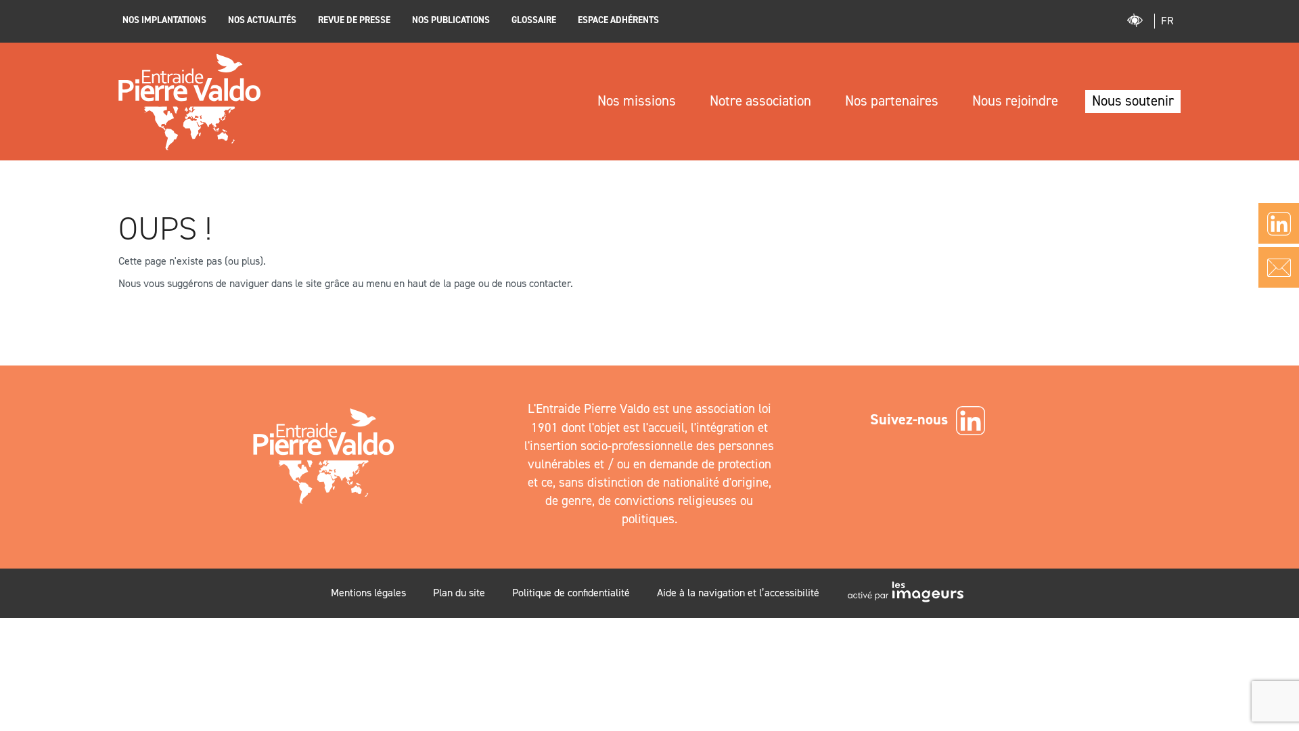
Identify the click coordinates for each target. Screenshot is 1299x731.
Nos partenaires (891, 100)
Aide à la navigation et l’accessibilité (738, 592)
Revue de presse (354, 20)
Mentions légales (368, 592)
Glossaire (533, 20)
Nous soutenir (1133, 100)
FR (1167, 21)
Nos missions (636, 100)
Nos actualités (262, 20)
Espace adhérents (618, 20)
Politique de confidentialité (571, 592)
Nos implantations (164, 20)
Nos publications (451, 20)
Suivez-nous (909, 419)
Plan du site (459, 592)
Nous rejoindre (1015, 100)
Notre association (760, 100)
